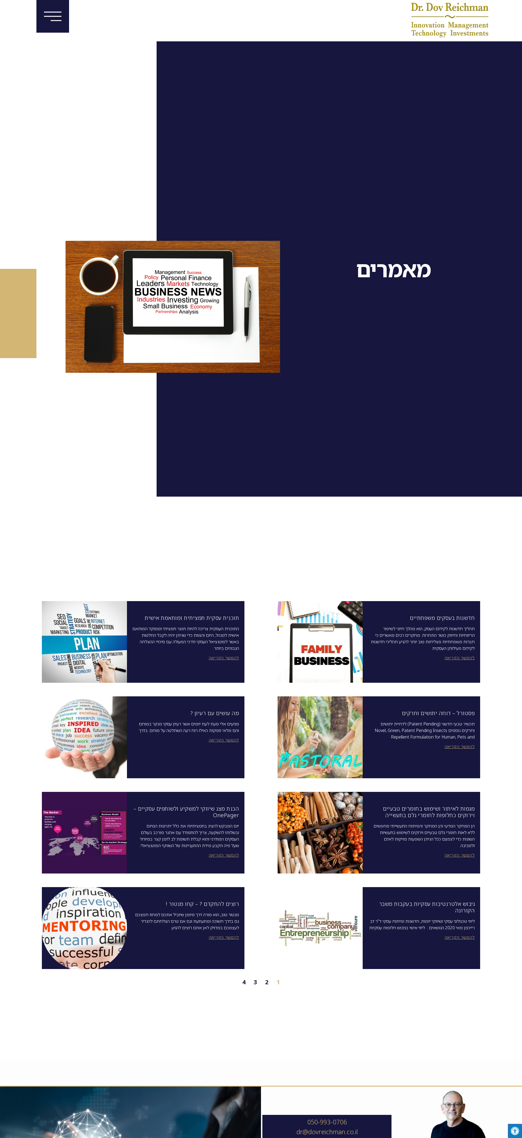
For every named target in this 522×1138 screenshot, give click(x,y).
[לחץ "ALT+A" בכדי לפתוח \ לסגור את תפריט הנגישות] (515, 1131)
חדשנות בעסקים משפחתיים (442, 618)
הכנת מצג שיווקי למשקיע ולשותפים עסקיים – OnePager (186, 812)
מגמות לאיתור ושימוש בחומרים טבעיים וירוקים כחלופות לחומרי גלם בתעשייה (429, 812)
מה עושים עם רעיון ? (214, 713)
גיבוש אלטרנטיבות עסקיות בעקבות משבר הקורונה (427, 907)
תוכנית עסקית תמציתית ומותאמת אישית (192, 618)
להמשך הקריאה (460, 657)
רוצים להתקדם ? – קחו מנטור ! (202, 904)
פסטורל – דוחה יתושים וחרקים (438, 713)
